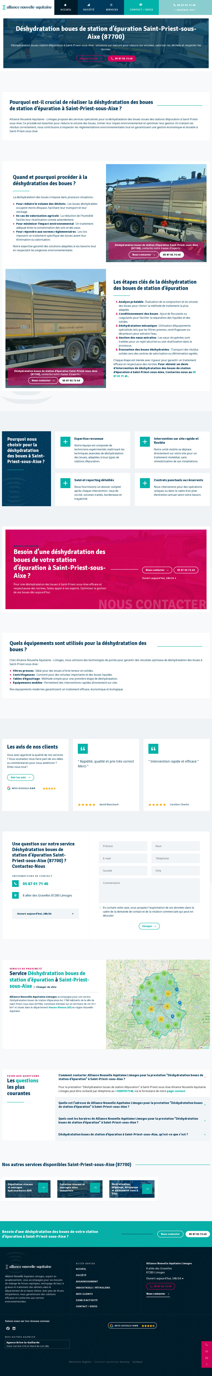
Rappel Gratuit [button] (89, 58)
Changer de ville (45, 987)
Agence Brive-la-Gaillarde (22, 1342)
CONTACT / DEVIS (141, 9)
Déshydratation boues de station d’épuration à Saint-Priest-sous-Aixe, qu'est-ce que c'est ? (123, 1134)
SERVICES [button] (112, 9)
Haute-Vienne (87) (60, 1007)
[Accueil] (27, 7)
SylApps (137, 1361)
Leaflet (205, 1047)
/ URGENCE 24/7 (184, 7)
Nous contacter (141, 254)
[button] (164, 973)
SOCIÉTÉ (88, 9)
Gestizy (125, 1361)
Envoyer (147, 926)
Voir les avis (18, 777)
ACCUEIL (66, 9)
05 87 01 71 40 (123, 58)
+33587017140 (124, 1091)
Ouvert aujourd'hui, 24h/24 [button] (158, 578)
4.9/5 (32, 788)
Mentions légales (80, 1361)
